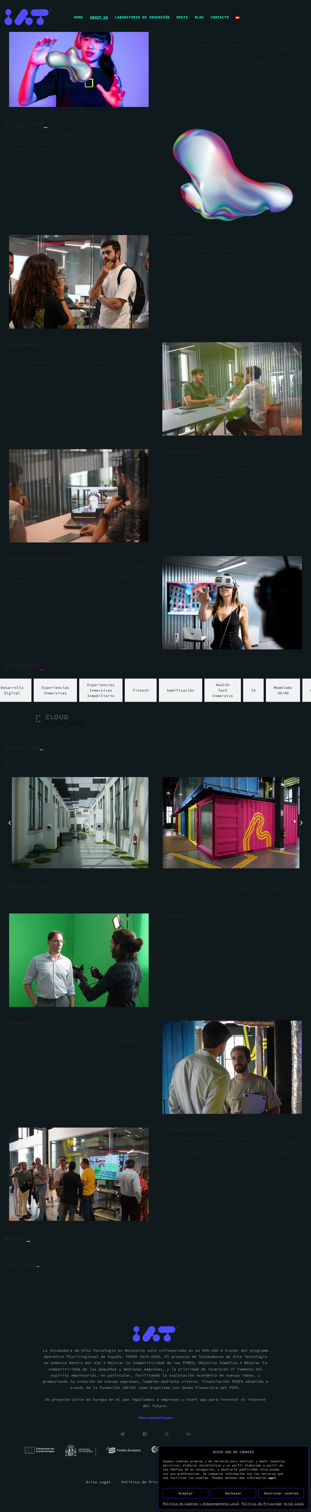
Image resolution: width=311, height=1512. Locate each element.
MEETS (182, 17)
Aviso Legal (294, 1504)
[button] (10, 823)
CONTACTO (220, 17)
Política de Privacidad (262, 1504)
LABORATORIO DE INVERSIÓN (142, 17)
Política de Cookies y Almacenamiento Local (201, 1504)
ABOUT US (99, 17)
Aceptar (185, 1493)
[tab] (55, 690)
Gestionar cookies (281, 1493)
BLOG (199, 17)
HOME (78, 17)
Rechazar (233, 1493)
